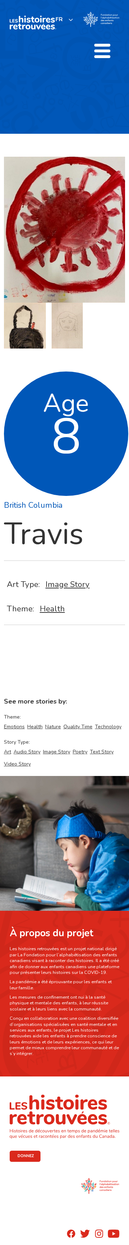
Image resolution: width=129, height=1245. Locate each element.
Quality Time (77, 726)
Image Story (68, 584)
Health (52, 608)
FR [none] (59, 19)
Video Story (17, 764)
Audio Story (27, 751)
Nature (53, 726)
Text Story (102, 751)
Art (7, 751)
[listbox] (64, 19)
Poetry (80, 751)
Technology (108, 726)
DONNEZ (26, 1156)
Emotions (14, 726)
